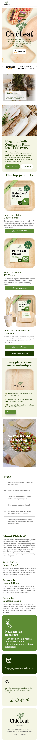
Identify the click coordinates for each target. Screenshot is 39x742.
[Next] (33, 87)
